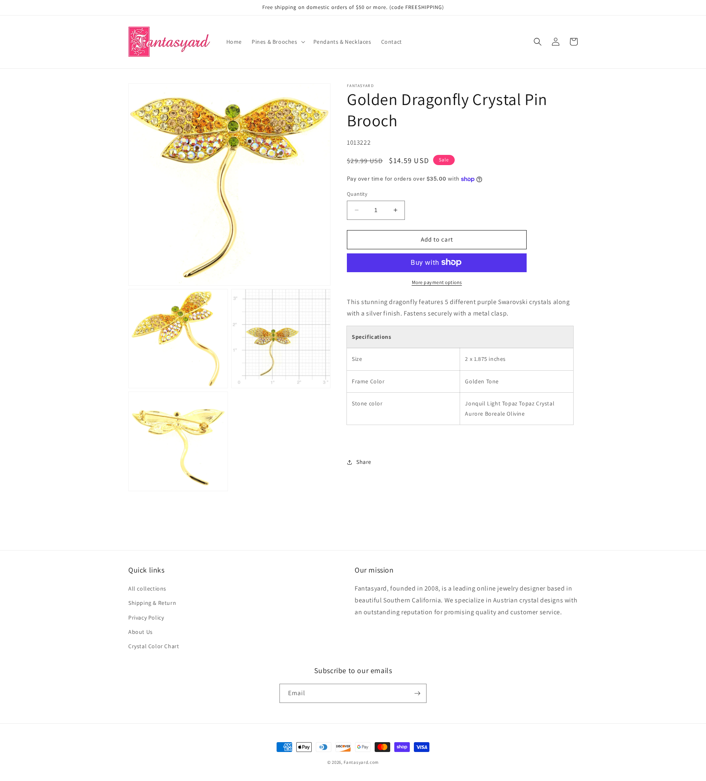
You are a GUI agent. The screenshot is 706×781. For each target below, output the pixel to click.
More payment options (437, 282)
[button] (277, 41)
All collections (147, 588)
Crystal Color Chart (153, 646)
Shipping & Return (152, 602)
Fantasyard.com (361, 762)
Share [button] (363, 461)
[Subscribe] (417, 693)
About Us (140, 632)
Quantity (357, 193)
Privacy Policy (146, 617)
